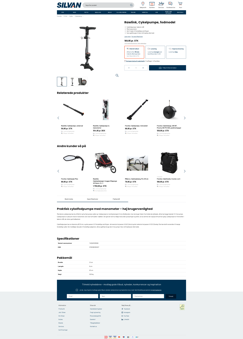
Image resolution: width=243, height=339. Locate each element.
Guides (60, 319)
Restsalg (180, 12)
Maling (133, 12)
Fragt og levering (95, 312)
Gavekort (92, 319)
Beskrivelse (69, 199)
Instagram (127, 312)
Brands (60, 323)
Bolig (110, 12)
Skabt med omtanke (168, 12)
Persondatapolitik (95, 316)
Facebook (127, 309)
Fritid (86, 12)
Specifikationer (92, 199)
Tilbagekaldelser (95, 323)
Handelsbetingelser (96, 309)
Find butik (61, 309)
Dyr (157, 12)
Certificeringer (63, 330)
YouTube (126, 316)
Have (74, 12)
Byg (63, 12)
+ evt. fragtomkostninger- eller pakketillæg (135, 43)
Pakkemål (116, 199)
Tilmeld (171, 296)
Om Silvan (61, 316)
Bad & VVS (98, 12)
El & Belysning (121, 12)
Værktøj (145, 12)
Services (61, 326)
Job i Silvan (61, 312)
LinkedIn (126, 319)
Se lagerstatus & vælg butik (135, 61)
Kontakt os (93, 326)
